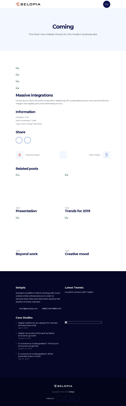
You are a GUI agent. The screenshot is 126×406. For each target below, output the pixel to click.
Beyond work (27, 254)
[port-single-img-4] (63, 88)
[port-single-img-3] (63, 81)
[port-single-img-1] (63, 68)
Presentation (26, 211)
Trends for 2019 (77, 211)
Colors (23, 124)
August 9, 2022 (24, 338)
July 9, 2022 (23, 328)
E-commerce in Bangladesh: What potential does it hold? (35, 355)
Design (30, 124)
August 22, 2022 (25, 348)
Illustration (37, 124)
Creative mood (77, 254)
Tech (26, 117)
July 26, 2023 (23, 359)
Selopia (71, 392)
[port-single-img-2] (63, 74)
